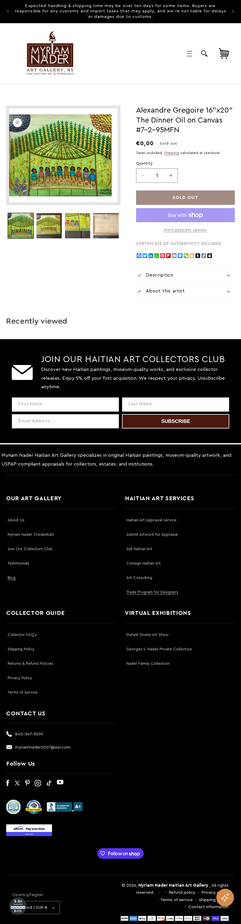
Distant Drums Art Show (147, 635)
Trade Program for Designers (152, 592)
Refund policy (182, 892)
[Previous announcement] (7, 11)
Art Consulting (139, 578)
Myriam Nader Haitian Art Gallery (173, 885)
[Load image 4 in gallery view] (105, 225)
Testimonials (18, 563)
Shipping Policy (21, 649)
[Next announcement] (233, 11)
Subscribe (175, 421)
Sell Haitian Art (139, 549)
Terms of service (176, 900)
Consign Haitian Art (143, 563)
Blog (12, 578)
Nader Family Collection (148, 663)
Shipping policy (214, 900)
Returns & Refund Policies (30, 663)
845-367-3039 (29, 734)
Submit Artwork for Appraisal (152, 534)
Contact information (208, 907)
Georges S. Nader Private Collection (159, 649)
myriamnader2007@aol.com (43, 747)
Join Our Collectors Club (30, 549)
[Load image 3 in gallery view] (77, 225)
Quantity (144, 163)
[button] (189, 53)
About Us (16, 520)
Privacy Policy (20, 678)
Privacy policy (215, 892)
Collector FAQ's (22, 635)
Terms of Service (23, 692)
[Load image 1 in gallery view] (20, 225)
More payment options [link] (185, 230)
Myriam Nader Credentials (31, 534)
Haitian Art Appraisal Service (151, 520)
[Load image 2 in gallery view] (49, 225)
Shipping (171, 153)
